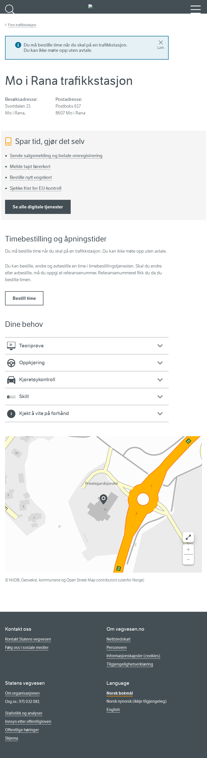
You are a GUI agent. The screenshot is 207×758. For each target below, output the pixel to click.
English (113, 709)
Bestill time (24, 298)
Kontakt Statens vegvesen (28, 639)
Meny (195, 17)
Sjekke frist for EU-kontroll (35, 188)
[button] (103, 499)
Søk (10, 17)
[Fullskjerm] (188, 537)
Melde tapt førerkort (30, 166)
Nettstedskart (119, 639)
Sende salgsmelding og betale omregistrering (56, 155)
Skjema (11, 738)
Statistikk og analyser (23, 713)
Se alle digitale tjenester (38, 207)
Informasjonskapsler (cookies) (133, 655)
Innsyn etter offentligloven (28, 721)
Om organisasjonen (22, 693)
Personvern (117, 647)
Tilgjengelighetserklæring (130, 664)
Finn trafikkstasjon (22, 24)
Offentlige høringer (22, 729)
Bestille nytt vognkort (31, 177)
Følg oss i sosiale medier (26, 647)
